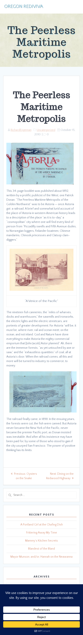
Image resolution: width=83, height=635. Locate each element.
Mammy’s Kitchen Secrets (41, 540)
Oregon (23, 6)
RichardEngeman (21, 130)
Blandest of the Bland (41, 548)
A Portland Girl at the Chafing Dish (41, 524)
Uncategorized (46, 130)
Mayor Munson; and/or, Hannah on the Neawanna (41, 556)
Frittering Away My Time (41, 532)
